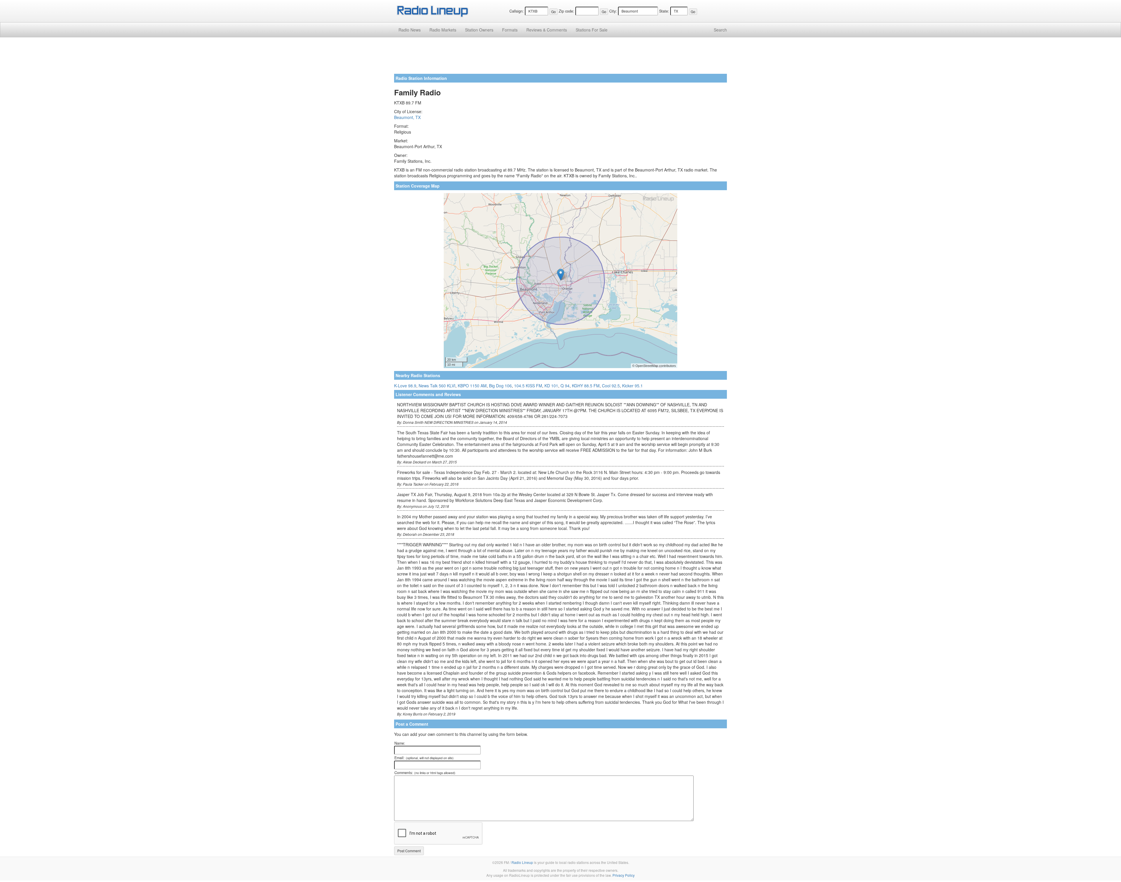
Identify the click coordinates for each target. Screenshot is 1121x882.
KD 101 (551, 385)
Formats (510, 30)
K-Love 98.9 (405, 385)
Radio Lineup (522, 862)
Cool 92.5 (611, 385)
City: (613, 11)
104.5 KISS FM (528, 385)
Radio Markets (442, 30)
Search (720, 30)
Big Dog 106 (500, 385)
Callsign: (516, 11)
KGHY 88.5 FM (586, 385)
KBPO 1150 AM (472, 385)
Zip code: (566, 11)
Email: (424, 757)
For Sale (592, 30)
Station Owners (479, 30)
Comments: (424, 772)
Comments (546, 30)
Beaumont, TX (407, 117)
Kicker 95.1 (632, 385)
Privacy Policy (623, 875)
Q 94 (565, 385)
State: (664, 11)
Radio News (409, 30)
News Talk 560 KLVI (437, 385)
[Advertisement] (560, 58)
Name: (399, 743)
